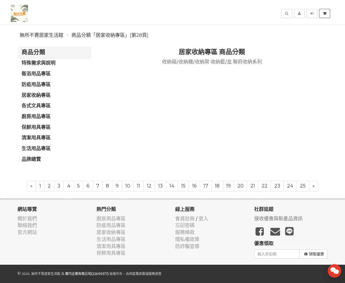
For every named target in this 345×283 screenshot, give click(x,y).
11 (138, 186)
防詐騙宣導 (187, 246)
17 (205, 186)
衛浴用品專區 (36, 74)
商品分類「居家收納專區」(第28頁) (110, 35)
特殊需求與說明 (39, 63)
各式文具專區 (36, 106)
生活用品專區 (36, 148)
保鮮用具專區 (36, 127)
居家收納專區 (36, 95)
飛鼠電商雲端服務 (142, 274)
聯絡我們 (27, 225)
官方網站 (27, 232)
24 (290, 186)
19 (228, 186)
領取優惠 (316, 254)
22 (265, 186)
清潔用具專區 (36, 138)
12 (149, 186)
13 (160, 186)
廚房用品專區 (36, 116)
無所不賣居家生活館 (41, 35)
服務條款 (185, 232)
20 (240, 186)
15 (183, 186)
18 (217, 186)
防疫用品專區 (36, 84)
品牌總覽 (31, 159)
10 (127, 186)
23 (277, 186)
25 (303, 186)
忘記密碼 (185, 225)
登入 (203, 218)
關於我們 (27, 218)
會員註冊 (185, 218)
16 (194, 186)
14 (172, 186)
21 (252, 186)
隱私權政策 (187, 239)
